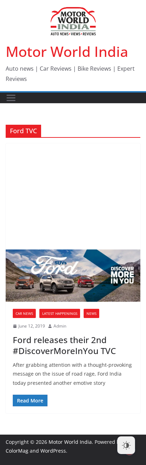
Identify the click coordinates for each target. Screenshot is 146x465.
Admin (60, 326)
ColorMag (17, 450)
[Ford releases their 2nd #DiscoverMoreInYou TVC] (73, 275)
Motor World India (67, 51)
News (91, 313)
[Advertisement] (73, 196)
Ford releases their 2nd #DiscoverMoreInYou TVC (64, 345)
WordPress (53, 450)
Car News (24, 313)
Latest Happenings (59, 313)
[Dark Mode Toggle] (126, 445)
